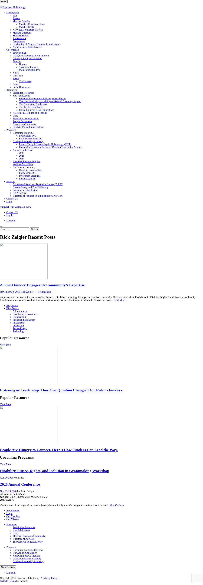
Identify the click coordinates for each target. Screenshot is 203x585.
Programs (11, 130)
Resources (11, 90)
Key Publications (21, 95)
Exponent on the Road (30, 138)
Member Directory (22, 32)
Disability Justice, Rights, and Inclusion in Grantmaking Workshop (54, 471)
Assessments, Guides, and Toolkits (30, 112)
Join (15, 15)
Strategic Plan (19, 52)
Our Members (13, 516)
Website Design (8, 581)
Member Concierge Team (32, 24)
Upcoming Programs (23, 132)
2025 (21, 152)
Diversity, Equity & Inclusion (27, 58)
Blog (15, 115)
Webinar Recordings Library (27, 558)
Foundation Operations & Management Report (42, 98)
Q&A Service (19, 193)
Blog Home (12, 305)
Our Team (18, 75)
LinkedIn (11, 220)
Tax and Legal (20, 328)
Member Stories (21, 35)
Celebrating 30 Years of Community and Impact (36, 44)
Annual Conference (22, 150)
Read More (119, 300)
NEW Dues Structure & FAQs (28, 29)
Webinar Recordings (23, 164)
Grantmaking (44, 291)
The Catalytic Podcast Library (28, 541)
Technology (19, 331)
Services (10, 181)
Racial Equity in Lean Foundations (36, 110)
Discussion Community (24, 124)
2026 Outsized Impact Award (27, 47)
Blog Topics (12, 308)
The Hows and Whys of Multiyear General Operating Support (50, 101)
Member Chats (26, 27)
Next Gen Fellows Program (26, 161)
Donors (22, 64)
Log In (9, 215)
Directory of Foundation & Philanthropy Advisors (37, 195)
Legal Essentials (27, 178)
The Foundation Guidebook (33, 104)
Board (16, 78)
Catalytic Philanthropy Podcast (28, 127)
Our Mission (12, 49)
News (16, 72)
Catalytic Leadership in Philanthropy (31, 55)
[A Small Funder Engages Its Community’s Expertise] (24, 278)
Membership (12, 12)
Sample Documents (22, 121)
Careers (16, 84)
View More (5, 344)
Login (9, 201)
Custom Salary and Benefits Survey (30, 187)
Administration (20, 311)
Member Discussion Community (29, 536)
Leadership (18, 325)
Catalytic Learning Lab (30, 170)
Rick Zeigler (27, 291)
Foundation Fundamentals (26, 118)
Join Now (26, 207)
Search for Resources (23, 92)
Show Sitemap (8, 567)
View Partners (117, 505)
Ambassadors (19, 38)
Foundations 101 (27, 135)
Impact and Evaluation (24, 319)
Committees (19, 41)
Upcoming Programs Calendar (28, 550)
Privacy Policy (50, 578)
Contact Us (12, 198)
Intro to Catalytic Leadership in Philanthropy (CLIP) (45, 144)
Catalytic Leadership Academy (28, 141)
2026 (21, 155)
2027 (21, 158)
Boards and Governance (25, 314)
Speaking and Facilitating (25, 190)
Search (34, 229)
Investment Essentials (29, 175)
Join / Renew (13, 510)
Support (17, 61)
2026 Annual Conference (20, 484)
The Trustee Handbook (30, 107)
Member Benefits (21, 21)
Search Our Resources (24, 527)
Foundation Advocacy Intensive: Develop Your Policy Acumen (50, 147)
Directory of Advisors (23, 538)
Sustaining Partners (28, 67)
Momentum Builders (29, 70)
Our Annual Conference (25, 552)
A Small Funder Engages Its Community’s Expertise (42, 285)
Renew (16, 18)
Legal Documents (21, 87)
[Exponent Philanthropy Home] (13, 7)
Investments (19, 322)
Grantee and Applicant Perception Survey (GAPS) (38, 184)
